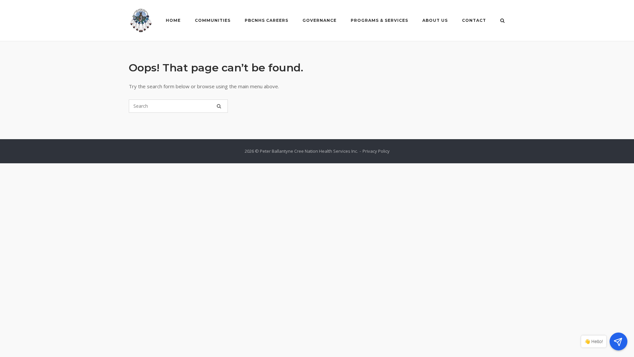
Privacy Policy (376, 151)
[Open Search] (502, 21)
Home (173, 20)
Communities (212, 20)
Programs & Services (379, 20)
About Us (435, 20)
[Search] (219, 106)
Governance (319, 20)
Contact (474, 20)
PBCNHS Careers (266, 20)
